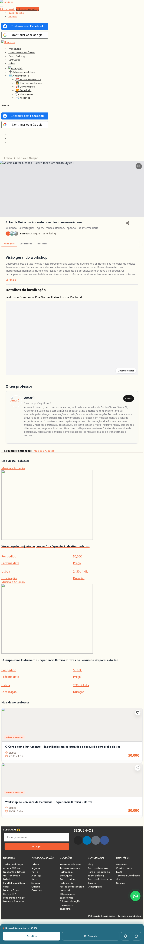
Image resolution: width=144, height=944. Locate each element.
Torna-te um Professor (21, 52)
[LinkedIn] (87, 840)
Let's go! (36, 846)
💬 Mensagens (24, 94)
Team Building (16, 56)
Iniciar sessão (16, 13)
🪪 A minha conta (18, 75)
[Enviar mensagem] (136, 936)
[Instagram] (78, 840)
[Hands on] (8, 42)
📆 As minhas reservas (28, 79)
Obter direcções (126, 370)
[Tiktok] (95, 840)
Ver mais (11, 279)
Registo (12, 16)
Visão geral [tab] (9, 243)
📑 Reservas (22, 97)
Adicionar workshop (27, 9)
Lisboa (8, 158)
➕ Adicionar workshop (21, 72)
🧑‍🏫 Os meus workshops (28, 83)
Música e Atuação (27, 158)
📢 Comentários (25, 86)
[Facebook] (104, 840)
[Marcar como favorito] (138, 713)
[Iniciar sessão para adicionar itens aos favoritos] (135, 223)
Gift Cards (14, 60)
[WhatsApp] (135, 896)
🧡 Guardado (23, 90)
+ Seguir (128, 398)
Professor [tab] (42, 243)
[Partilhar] (127, 223)
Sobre (11, 63)
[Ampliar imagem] (139, 166)
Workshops (14, 49)
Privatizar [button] (32, 936)
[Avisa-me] (125, 936)
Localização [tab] (26, 243)
